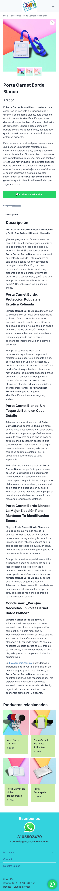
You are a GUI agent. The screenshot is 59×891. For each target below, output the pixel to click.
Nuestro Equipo (11, 866)
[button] (52, 22)
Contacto (8, 859)
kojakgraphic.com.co (20, 663)
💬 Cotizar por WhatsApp (29, 194)
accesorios (16, 206)
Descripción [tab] (11, 214)
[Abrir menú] (53, 6)
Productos (9, 852)
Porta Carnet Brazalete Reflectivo (40, 743)
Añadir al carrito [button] (12, 754)
